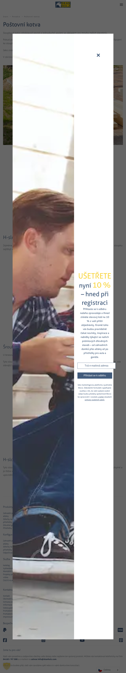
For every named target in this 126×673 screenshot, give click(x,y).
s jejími (101, 397)
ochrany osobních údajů (94, 400)
